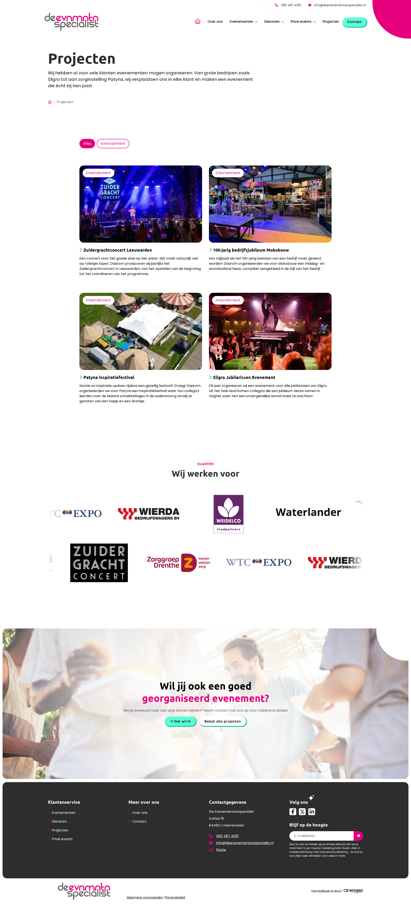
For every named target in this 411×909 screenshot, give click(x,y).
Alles (87, 143)
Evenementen (241, 21)
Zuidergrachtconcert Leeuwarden (117, 250)
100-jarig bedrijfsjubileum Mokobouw (251, 250)
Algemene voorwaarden (145, 897)
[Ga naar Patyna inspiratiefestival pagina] (140, 331)
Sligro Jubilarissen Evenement (244, 377)
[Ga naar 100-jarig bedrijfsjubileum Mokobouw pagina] (270, 204)
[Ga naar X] (302, 811)
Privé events (301, 21)
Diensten (272, 21)
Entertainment (113, 143)
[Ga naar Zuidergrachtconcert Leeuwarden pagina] (140, 204)
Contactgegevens (227, 802)
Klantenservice (64, 802)
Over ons (215, 21)
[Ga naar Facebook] (292, 811)
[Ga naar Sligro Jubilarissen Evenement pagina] (270, 331)
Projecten (331, 21)
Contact (354, 22)
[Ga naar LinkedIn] (311, 811)
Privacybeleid (175, 897)
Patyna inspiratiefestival (108, 377)
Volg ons (298, 802)
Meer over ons (143, 802)
